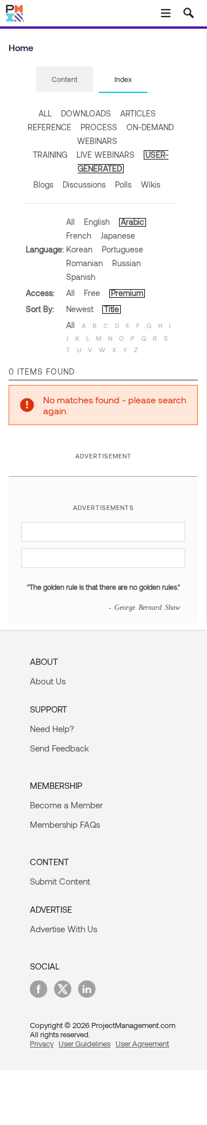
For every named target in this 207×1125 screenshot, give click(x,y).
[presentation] (65, 79)
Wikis (150, 184)
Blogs (43, 184)
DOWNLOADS (86, 113)
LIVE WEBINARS (105, 154)
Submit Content (60, 881)
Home (21, 47)
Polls (123, 184)
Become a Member (66, 805)
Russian (126, 263)
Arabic (132, 222)
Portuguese (122, 249)
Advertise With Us (63, 929)
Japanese (118, 235)
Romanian (84, 263)
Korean (79, 249)
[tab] (64, 80)
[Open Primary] (165, 13)
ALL (45, 113)
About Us (48, 681)
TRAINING (50, 154)
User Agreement (142, 1043)
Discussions (84, 184)
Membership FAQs (65, 824)
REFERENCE (49, 127)
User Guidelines (84, 1043)
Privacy (41, 1043)
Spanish (80, 277)
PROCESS (98, 127)
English (97, 222)
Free (92, 293)
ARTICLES (138, 113)
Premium (127, 293)
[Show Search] (188, 13)
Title (111, 309)
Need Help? (52, 728)
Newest (79, 309)
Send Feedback (59, 748)
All (70, 222)
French (78, 235)
